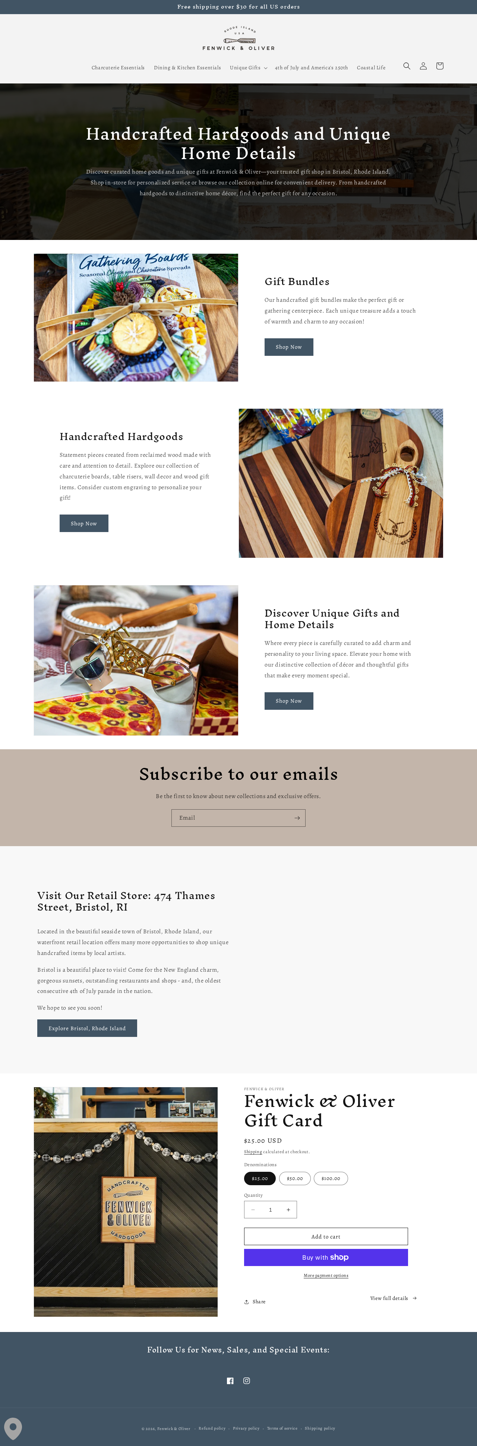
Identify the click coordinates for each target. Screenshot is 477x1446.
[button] (248, 68)
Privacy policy (246, 1428)
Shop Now (289, 347)
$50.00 (295, 1178)
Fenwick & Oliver (173, 1428)
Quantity (253, 1195)
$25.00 (260, 1178)
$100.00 (331, 1178)
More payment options (326, 1275)
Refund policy (212, 1428)
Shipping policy (320, 1428)
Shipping (253, 1152)
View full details (389, 1298)
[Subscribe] (297, 818)
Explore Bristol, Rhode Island (87, 1028)
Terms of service (282, 1428)
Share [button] (259, 1301)
